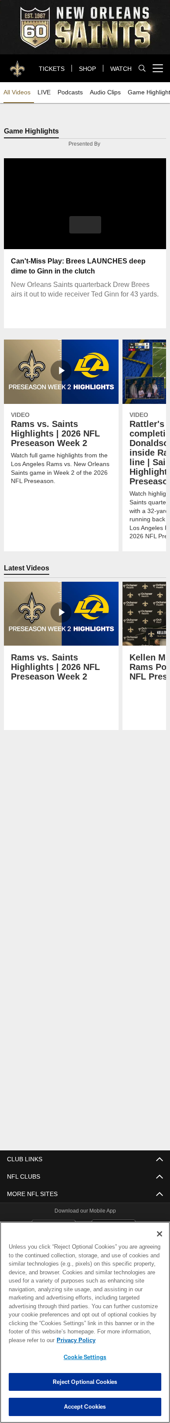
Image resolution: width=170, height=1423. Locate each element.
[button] (85, 225)
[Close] (159, 1233)
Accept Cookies (85, 1406)
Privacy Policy (74, 1339)
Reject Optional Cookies (85, 1381)
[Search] (142, 68)
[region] (85, 1322)
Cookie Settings (85, 1356)
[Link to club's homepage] (17, 65)
